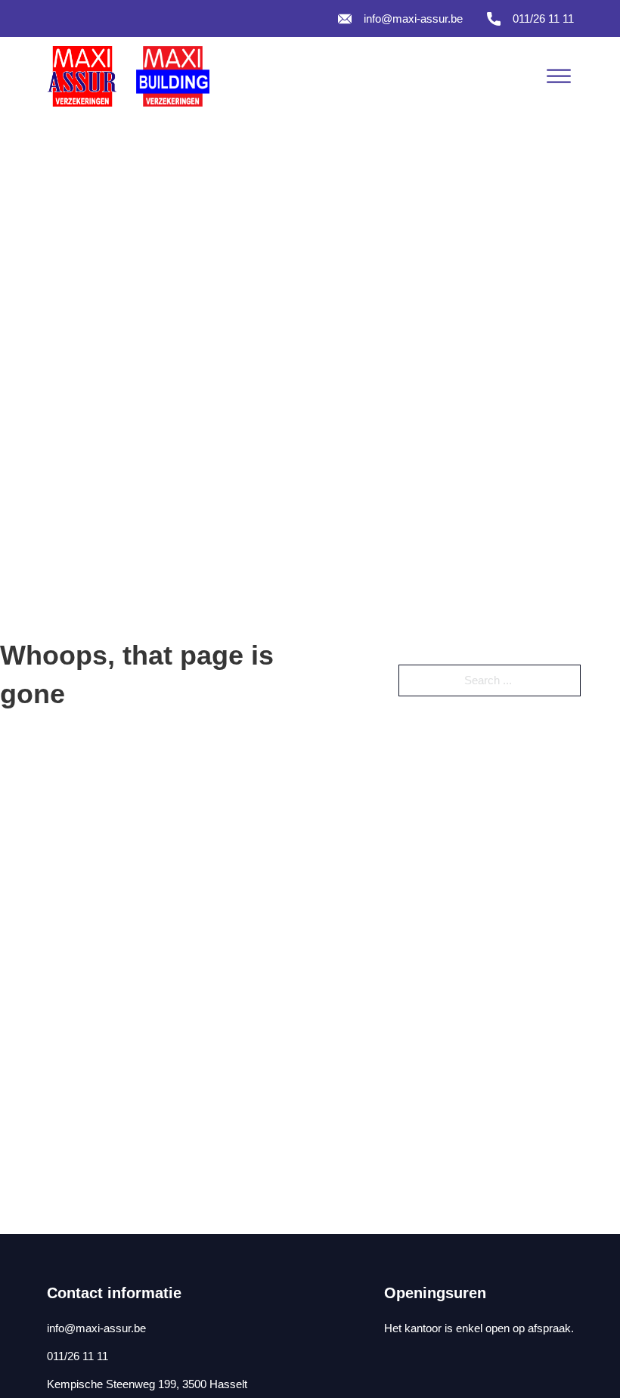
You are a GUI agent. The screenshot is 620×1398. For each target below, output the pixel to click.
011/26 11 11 (543, 18)
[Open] (559, 76)
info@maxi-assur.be (413, 18)
